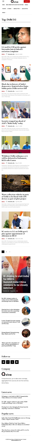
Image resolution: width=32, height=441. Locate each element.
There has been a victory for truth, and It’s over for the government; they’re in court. (15, 430)
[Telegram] (17, 362)
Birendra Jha (11, 54)
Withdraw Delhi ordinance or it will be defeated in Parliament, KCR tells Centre (15, 158)
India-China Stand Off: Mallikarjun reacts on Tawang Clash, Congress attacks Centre (16, 418)
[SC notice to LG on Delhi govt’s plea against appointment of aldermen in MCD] (16, 220)
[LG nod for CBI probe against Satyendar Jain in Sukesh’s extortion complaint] (16, 35)
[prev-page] (24, 259)
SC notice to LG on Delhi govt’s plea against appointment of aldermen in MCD (15, 233)
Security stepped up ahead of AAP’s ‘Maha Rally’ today (13, 122)
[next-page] (9, 251)
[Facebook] (8, 362)
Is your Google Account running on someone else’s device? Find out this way (11, 322)
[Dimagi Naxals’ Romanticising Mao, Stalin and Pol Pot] (26, 333)
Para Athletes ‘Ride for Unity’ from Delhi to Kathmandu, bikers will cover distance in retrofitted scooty (15, 424)
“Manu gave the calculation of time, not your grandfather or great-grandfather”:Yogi (10, 344)
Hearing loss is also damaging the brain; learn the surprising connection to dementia (10, 311)
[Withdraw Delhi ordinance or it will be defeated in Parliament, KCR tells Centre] (16, 144)
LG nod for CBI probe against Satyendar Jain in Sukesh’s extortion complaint (14, 49)
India (3, 54)
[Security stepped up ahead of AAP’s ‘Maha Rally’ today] (16, 109)
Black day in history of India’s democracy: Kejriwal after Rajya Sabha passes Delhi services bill (15, 86)
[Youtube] (3, 362)
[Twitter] (12, 362)
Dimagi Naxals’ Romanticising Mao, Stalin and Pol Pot (10, 333)
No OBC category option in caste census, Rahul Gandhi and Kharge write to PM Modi (10, 300)
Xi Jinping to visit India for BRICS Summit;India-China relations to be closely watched (16, 282)
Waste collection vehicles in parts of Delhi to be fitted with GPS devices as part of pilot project (15, 196)
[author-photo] (7, 54)
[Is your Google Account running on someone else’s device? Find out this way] (26, 322)
